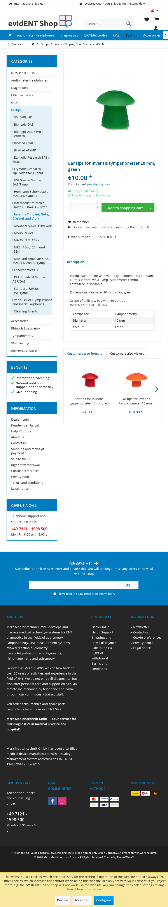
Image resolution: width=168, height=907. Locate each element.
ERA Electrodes (22, 95)
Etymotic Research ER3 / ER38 (30, 159)
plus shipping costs (98, 184)
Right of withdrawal (25, 465)
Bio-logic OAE (23, 124)
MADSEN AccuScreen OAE (32, 226)
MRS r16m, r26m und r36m (28, 249)
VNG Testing (20, 343)
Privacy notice (21, 477)
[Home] (10, 35)
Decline (62, 900)
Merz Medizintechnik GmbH (28, 719)
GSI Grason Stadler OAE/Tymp (27, 182)
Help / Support (22, 431)
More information (88, 889)
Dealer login (20, 419)
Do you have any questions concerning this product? (110, 227)
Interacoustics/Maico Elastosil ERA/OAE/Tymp (29, 205)
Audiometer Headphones (29, 80)
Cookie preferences (25, 471)
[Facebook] (52, 801)
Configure (103, 900)
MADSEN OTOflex (26, 240)
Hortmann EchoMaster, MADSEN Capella (30, 193)
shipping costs (65, 853)
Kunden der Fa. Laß (25, 425)
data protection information (96, 594)
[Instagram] (62, 801)
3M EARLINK (22, 117)
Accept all (82, 900)
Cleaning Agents (25, 311)
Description (75, 262)
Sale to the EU (21, 459)
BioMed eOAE (23, 143)
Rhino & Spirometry (25, 328)
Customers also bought (84, 353)
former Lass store (24, 351)
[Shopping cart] (156, 19)
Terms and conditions (27, 482)
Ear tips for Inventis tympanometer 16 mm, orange (135, 401)
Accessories (19, 321)
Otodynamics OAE (26, 270)
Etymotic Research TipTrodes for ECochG (28, 171)
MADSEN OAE (23, 233)
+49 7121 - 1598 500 (17, 816)
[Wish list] (146, 19)
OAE (14, 103)
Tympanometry (22, 336)
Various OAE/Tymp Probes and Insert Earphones (32, 302)
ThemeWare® (125, 857)
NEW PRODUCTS (23, 73)
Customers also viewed (127, 353)
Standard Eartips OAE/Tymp (25, 290)
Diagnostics (19, 88)
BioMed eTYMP (24, 150)
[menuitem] (156, 19)
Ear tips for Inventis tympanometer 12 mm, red (89, 401)
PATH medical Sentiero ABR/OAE (29, 279)
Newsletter (141, 627)
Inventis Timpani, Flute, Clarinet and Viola (30, 216)
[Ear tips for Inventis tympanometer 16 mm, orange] (136, 379)
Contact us (19, 443)
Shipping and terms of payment (27, 451)
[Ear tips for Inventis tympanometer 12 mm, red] (89, 379)
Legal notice (20, 488)
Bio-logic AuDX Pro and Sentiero (29, 134)
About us (17, 437)
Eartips (16, 110)
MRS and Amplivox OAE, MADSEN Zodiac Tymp (30, 261)
